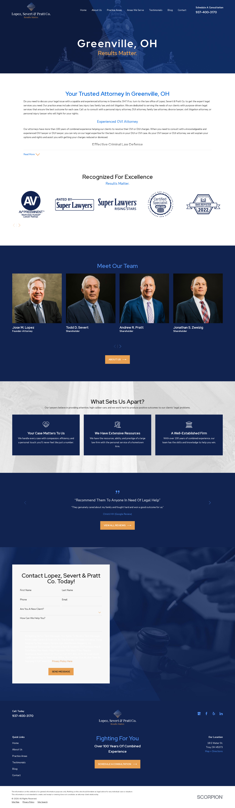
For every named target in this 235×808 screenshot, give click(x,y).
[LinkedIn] (221, 713)
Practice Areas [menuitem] (114, 10)
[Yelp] (213, 713)
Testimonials (19, 762)
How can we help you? (32, 618)
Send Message (61, 671)
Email (64, 599)
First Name (25, 590)
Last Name (67, 590)
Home (15, 743)
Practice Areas (19, 756)
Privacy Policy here (62, 661)
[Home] (31, 10)
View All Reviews (115, 525)
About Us (115, 359)
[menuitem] (15, 802)
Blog (14, 768)
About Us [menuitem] (97, 10)
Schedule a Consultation (114, 764)
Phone (23, 599)
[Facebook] (206, 713)
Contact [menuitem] (182, 10)
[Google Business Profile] (199, 713)
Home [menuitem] (83, 10)
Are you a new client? (32, 609)
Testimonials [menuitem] (155, 10)
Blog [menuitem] (170, 10)
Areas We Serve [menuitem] (135, 10)
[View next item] (19, 225)
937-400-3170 (206, 12)
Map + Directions (214, 751)
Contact (16, 775)
